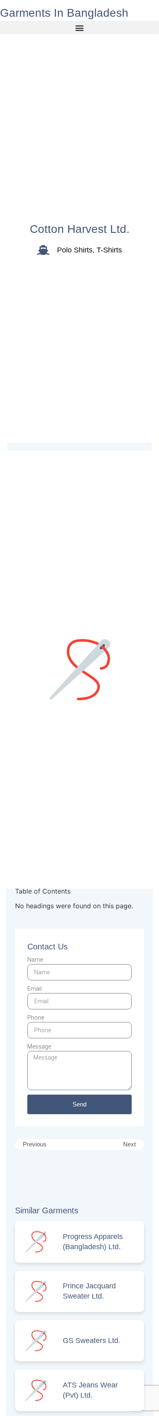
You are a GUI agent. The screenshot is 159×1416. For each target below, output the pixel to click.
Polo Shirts (75, 250)
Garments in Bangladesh (64, 13)
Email (34, 988)
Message (39, 1046)
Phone (35, 1017)
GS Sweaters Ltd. (91, 1340)
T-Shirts (109, 250)
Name (35, 959)
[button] (79, 27)
